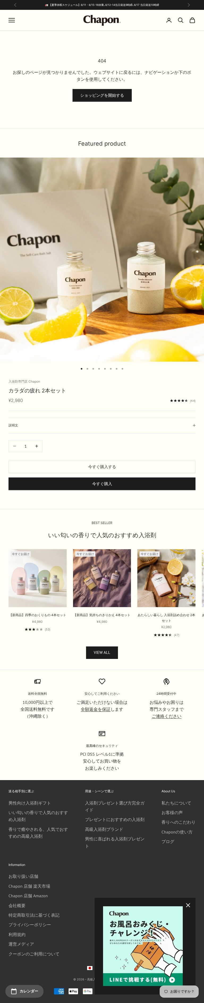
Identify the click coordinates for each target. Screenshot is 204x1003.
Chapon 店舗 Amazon (28, 895)
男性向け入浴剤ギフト (29, 803)
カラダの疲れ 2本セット (37, 390)
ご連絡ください (166, 716)
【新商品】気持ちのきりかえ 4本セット (101, 615)
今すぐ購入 (102, 483)
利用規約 (17, 934)
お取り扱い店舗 (23, 876)
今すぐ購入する (102, 466)
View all (102, 652)
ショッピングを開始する (102, 95)
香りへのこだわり (179, 822)
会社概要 (17, 905)
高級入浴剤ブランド (104, 829)
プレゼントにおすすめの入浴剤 (114, 819)
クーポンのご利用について (34, 954)
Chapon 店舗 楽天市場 (29, 886)
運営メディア (21, 944)
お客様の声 (172, 812)
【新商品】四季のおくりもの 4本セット (37, 615)
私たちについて (176, 803)
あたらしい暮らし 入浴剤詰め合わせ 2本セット (166, 617)
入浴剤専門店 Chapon (24, 381)
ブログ (168, 841)
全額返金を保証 (95, 709)
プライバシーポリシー (29, 924)
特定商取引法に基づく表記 (34, 915)
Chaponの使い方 (177, 832)
